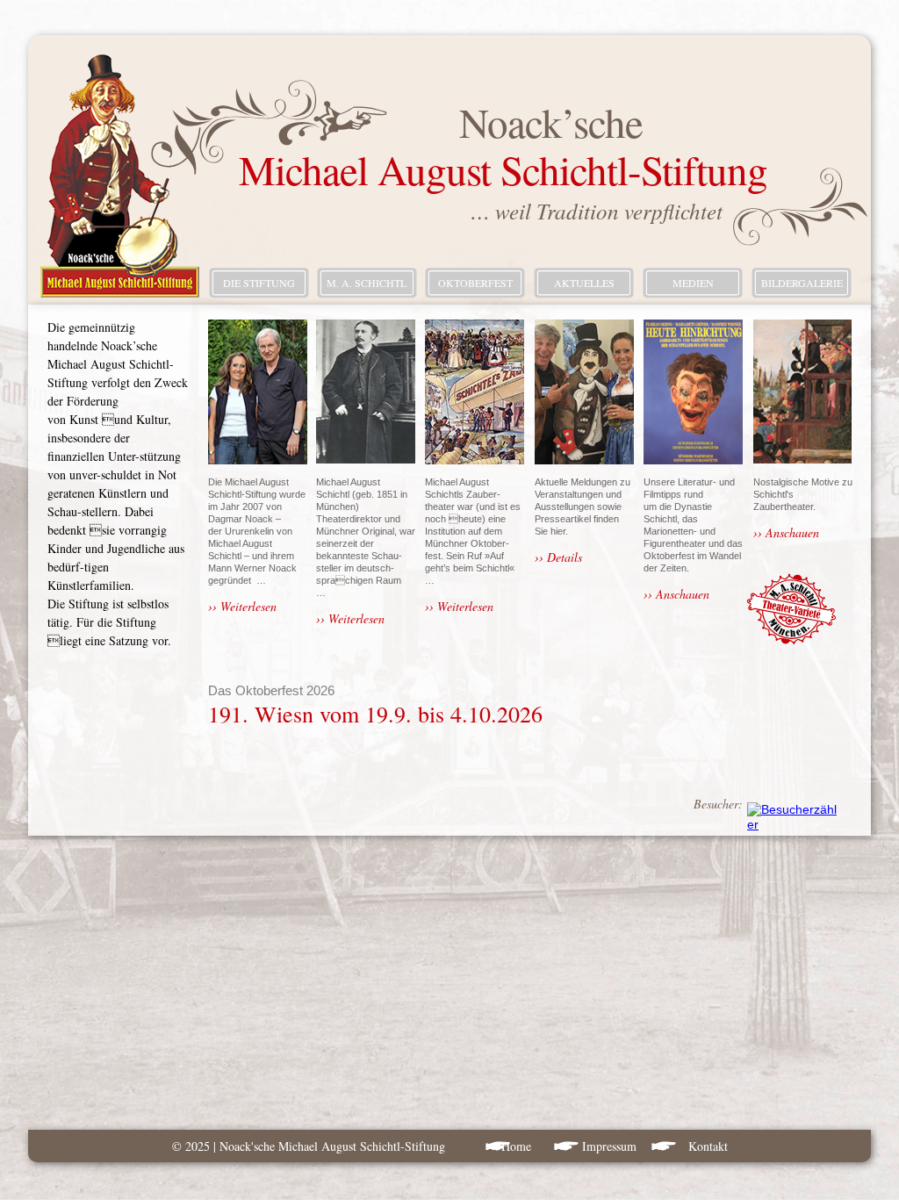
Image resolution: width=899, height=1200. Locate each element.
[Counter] (792, 824)
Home (518, 1146)
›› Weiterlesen (242, 606)
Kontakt (708, 1146)
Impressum (609, 1146)
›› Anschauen (676, 594)
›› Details (558, 557)
